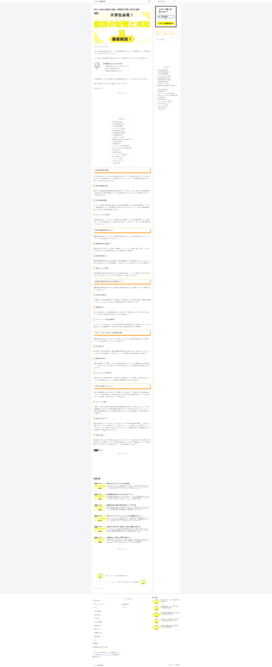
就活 (101, 450)
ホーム (95, 640)
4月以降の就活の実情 (117, 122)
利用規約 (95, 643)
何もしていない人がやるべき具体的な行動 (122, 148)
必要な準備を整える (118, 135)
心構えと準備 (116, 163)
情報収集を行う (117, 143)
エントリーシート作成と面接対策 (121, 145)
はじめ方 (96, 618)
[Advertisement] (122, 104)
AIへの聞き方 (98, 611)
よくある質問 (98, 622)
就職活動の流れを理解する (119, 132)
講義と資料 (97, 636)
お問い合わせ (96, 600)
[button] (177, 39)
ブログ (96, 450)
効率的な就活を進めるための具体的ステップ (122, 139)
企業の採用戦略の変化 (118, 124)
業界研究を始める (117, 152)
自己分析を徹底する (118, 141)
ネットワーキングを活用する (120, 154)
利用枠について (98, 625)
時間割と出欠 (98, 632)
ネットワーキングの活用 (119, 128)
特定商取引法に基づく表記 (100, 647)
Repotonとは (97, 615)
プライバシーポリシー (99, 604)
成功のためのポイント (118, 161)
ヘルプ (95, 607)
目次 (120, 119)
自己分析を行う (117, 150)
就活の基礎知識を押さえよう (119, 130)
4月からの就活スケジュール (118, 156)
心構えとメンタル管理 (118, 137)
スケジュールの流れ (118, 158)
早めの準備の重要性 (118, 126)
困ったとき (97, 629)
